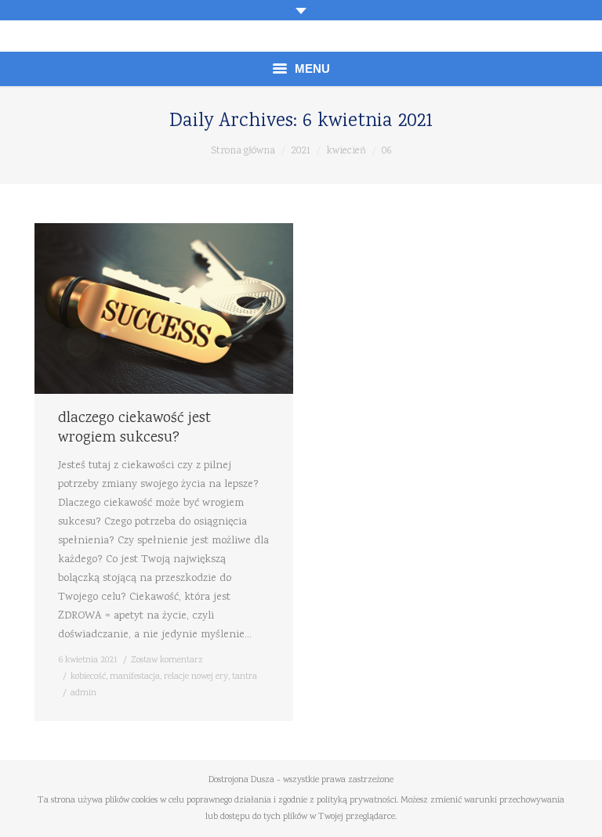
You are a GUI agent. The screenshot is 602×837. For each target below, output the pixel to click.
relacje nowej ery (196, 677)
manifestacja (135, 677)
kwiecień (346, 151)
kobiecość (88, 677)
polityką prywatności (357, 800)
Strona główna (243, 151)
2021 (300, 151)
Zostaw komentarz (167, 660)
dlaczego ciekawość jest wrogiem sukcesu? (134, 429)
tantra (244, 677)
